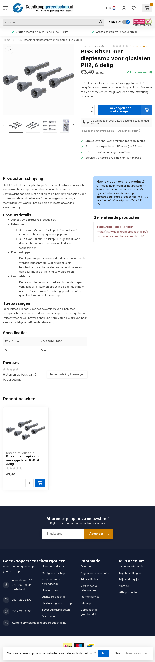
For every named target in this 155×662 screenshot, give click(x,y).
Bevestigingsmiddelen (56, 610)
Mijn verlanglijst (129, 579)
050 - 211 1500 (21, 600)
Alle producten (128, 592)
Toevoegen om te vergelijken (97, 130)
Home (6, 40)
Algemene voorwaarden (96, 573)
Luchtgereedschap (54, 597)
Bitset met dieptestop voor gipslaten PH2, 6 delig (23, 460)
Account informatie (131, 566)
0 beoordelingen (139, 46)
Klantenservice (90, 597)
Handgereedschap (53, 566)
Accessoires (49, 616)
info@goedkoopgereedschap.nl (118, 197)
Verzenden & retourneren (89, 588)
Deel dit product (127, 130)
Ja (103, 653)
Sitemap (86, 603)
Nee (117, 653)
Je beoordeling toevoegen (67, 374)
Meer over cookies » (137, 653)
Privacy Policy (89, 579)
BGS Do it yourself (94, 46)
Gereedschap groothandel (89, 612)
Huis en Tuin (50, 590)
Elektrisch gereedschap (57, 603)
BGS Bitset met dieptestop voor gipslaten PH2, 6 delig (50, 40)
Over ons (86, 566)
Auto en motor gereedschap (51, 582)
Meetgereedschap (53, 573)
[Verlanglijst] (134, 8)
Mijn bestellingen (130, 573)
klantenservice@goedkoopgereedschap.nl (39, 623)
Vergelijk (124, 586)
